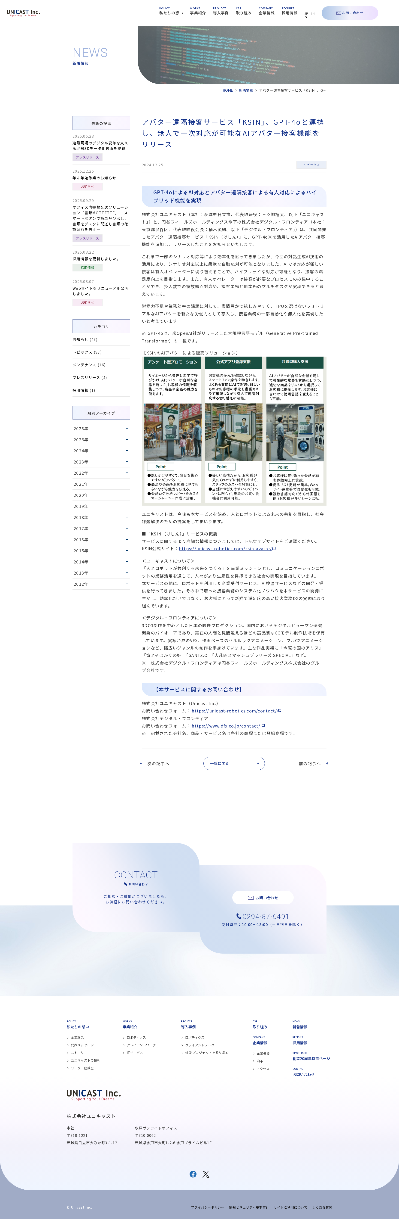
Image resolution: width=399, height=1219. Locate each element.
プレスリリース (87, 157)
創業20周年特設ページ (311, 1058)
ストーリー (79, 1052)
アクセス (263, 1068)
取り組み (244, 13)
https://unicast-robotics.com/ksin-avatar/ (225, 548)
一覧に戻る (219, 763)
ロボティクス (136, 1037)
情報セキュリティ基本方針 (249, 1207)
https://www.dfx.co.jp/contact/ (226, 726)
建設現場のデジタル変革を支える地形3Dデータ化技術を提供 (100, 145)
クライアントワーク (141, 1045)
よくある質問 (322, 1207)
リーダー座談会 (82, 1068)
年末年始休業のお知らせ (94, 177)
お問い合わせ (352, 12)
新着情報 (246, 90)
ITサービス (135, 1052)
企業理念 (77, 1037)
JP (306, 13)
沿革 (260, 1061)
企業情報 (267, 13)
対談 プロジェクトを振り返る (206, 1052)
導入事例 (221, 13)
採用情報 (290, 13)
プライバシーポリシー (208, 1207)
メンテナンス (85, 364)
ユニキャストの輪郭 (85, 1060)
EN (313, 13)
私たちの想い (171, 13)
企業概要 (263, 1053)
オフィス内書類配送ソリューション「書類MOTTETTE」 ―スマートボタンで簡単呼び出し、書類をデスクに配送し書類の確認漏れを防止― (100, 218)
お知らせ (87, 186)
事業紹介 (198, 13)
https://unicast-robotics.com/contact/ (234, 711)
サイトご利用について (291, 1207)
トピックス (311, 164)
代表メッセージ (82, 1045)
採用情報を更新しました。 (96, 258)
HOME (228, 90)
